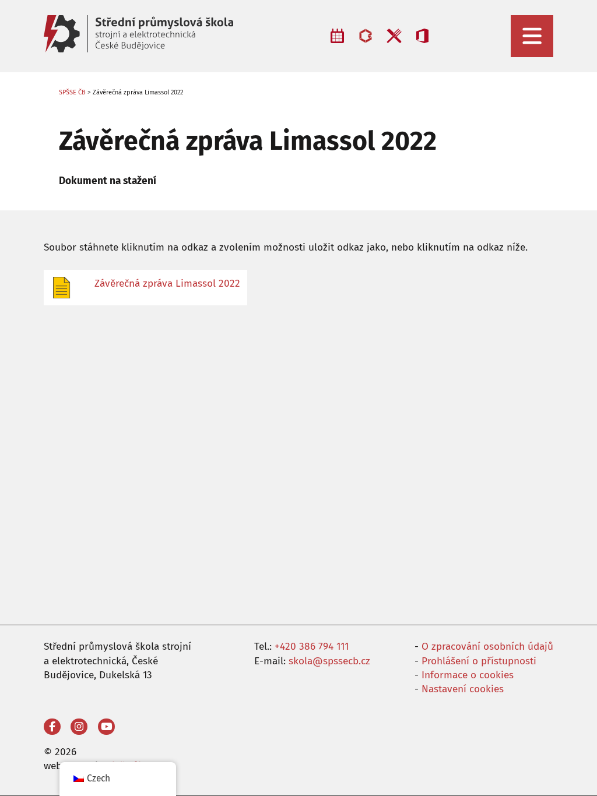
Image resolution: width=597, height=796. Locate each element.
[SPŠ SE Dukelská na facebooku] (52, 726)
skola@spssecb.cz (329, 661)
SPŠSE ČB (72, 92)
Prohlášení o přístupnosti (479, 661)
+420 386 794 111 (312, 646)
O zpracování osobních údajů (487, 646)
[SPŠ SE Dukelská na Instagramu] (79, 726)
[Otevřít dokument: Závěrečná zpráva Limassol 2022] (65, 287)
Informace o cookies (468, 675)
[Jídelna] (394, 36)
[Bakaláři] (365, 36)
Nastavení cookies (463, 689)
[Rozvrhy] (338, 36)
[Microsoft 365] (422, 36)
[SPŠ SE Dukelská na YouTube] (106, 726)
